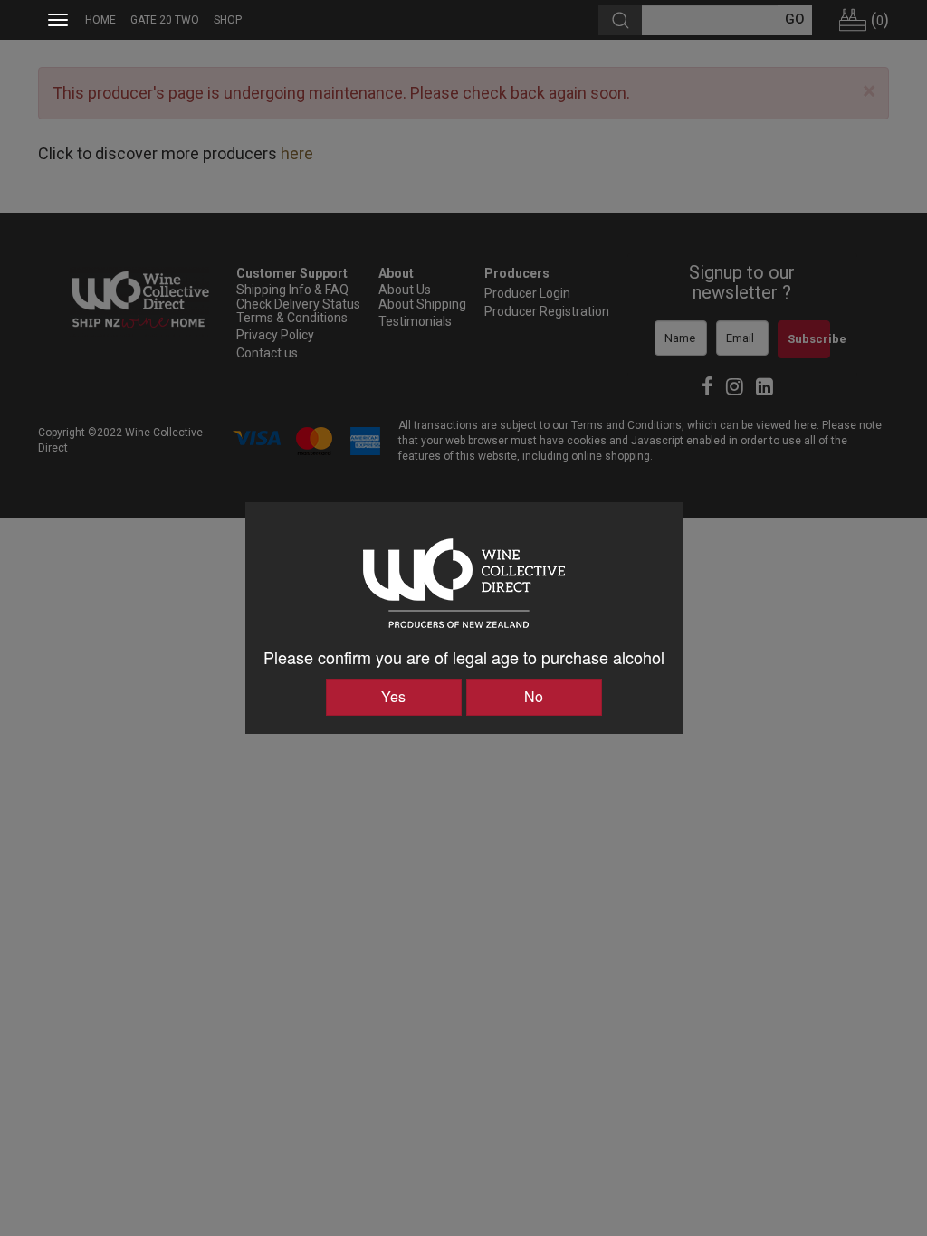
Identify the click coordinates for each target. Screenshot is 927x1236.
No (533, 696)
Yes (393, 696)
